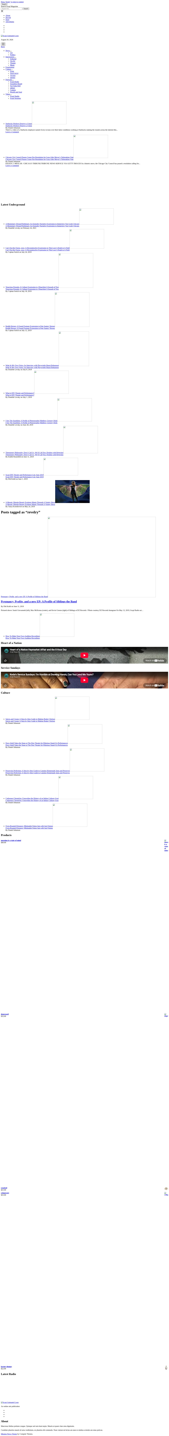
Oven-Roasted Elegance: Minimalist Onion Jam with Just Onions (29, 826)
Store (7, 20)
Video (8, 94)
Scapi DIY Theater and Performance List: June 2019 (25, 475)
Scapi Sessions (15, 98)
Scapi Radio (14, 82)
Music (12, 65)
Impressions (10, 57)
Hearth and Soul (16, 92)
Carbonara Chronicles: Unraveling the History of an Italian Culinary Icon (32, 798)
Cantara (13, 90)
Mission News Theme (9, 1434)
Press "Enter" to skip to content (12, 2)
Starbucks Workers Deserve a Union (19, 124)
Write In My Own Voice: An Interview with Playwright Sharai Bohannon (32, 365)
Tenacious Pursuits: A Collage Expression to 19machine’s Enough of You (32, 287)
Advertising (10, 22)
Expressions (10, 67)
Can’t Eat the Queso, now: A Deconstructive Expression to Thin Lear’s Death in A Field (38, 248)
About (8, 15)
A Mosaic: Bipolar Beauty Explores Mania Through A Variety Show (30, 502)
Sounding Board (16, 84)
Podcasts (9, 80)
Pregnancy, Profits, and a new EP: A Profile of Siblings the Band (24, 597)
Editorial (13, 59)
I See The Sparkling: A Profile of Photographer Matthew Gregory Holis (31, 421)
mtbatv (12, 88)
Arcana (12, 75)
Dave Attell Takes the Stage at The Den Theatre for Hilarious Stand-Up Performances (37, 743)
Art (11, 53)
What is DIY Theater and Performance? (20, 393)
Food (12, 71)
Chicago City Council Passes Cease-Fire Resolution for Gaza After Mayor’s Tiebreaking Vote (39, 157)
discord (8, 18)
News (8, 51)
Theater (13, 63)
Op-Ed (12, 61)
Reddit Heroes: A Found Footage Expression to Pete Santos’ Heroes (30, 326)
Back (3, 47)
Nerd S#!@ (14, 73)
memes (12, 78)
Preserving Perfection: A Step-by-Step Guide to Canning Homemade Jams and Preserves (38, 771)
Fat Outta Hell (15, 86)
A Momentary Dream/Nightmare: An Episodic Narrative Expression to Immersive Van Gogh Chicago (42, 224)
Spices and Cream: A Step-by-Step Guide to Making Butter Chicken (30, 719)
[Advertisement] (70, 185)
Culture (8, 69)
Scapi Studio (14, 96)
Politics (12, 55)
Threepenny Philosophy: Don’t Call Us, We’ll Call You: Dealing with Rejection (34, 453)
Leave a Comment (12, 132)
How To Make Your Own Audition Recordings (23, 636)
